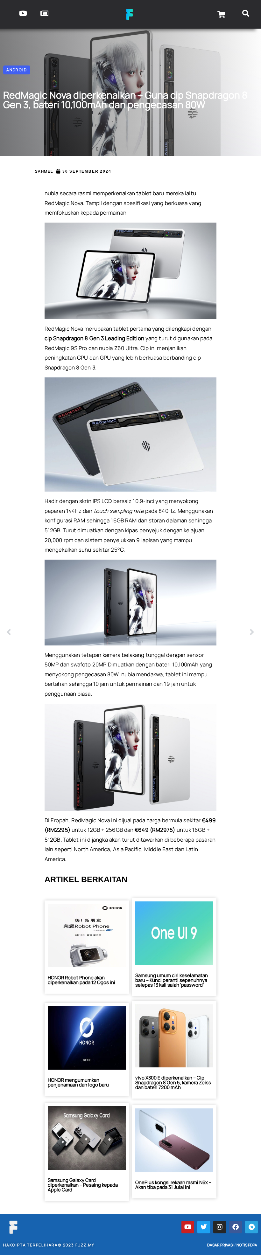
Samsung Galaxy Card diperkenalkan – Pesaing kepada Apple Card (83, 1185)
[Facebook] (235, 1227)
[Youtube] (187, 1227)
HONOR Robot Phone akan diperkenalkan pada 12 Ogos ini (81, 980)
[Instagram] (219, 1227)
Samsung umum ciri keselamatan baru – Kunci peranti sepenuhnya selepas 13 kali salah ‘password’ (171, 980)
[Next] (192, 632)
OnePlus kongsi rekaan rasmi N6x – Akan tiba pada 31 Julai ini (173, 1184)
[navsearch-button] (245, 14)
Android (16, 69)
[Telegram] (251, 1227)
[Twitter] (203, 1227)
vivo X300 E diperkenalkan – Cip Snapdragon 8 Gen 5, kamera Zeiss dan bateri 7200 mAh (173, 1082)
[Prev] (68, 632)
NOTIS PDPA (246, 1245)
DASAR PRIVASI (220, 1245)
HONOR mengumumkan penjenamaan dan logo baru (78, 1082)
